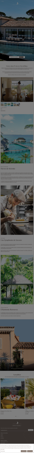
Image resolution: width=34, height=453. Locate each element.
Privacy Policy (2, 449)
